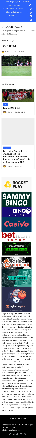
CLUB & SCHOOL (14, 5)
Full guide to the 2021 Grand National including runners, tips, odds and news (18, 359)
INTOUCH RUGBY (12, 26)
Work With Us (13, 16)
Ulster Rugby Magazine (14, 12)
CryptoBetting (7, 313)
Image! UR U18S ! (12, 107)
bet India (13, 386)
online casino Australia (11, 375)
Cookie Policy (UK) (18, 418)
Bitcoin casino (26, 316)
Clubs (5, 105)
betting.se (6, 372)
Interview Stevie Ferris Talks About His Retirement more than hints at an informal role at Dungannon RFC (16, 156)
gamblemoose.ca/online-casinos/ (15, 370)
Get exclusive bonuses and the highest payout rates (16, 335)
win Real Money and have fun (13, 356)
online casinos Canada (23, 399)
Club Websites (9, 9)
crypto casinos (14, 405)
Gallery (20, 9)
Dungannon (7, 148)
